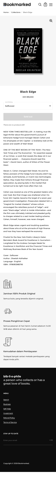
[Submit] (51, 441)
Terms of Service (10, 422)
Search (6, 400)
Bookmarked (23, 463)
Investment (8, 413)
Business (7, 404)
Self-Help (7, 409)
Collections (15, 12)
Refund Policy (9, 418)
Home (6, 12)
